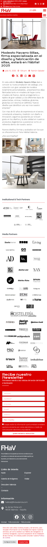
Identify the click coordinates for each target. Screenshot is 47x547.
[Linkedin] (43, 4)
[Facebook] (35, 4)
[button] (44, 10)
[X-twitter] (38, 4)
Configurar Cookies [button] (10, 542)
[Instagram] (41, 4)
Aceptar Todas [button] (23, 542)
